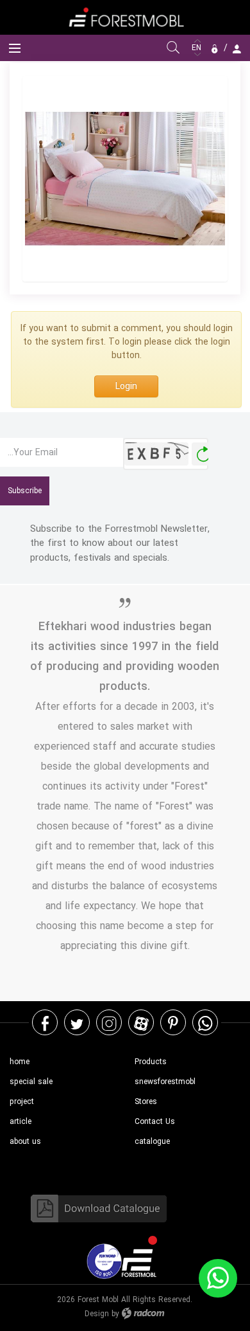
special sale (31, 1082)
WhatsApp (205, 1023)
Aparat (141, 1023)
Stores (146, 1102)
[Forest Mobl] (125, 17)
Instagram (109, 1023)
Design (97, 1314)
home (19, 1062)
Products (151, 1062)
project (22, 1102)
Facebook (45, 1023)
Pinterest (173, 1023)
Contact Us (155, 1121)
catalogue (152, 1141)
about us (25, 1141)
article (20, 1121)
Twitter (77, 1023)
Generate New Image (203, 454)
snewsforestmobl (165, 1082)
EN (198, 48)
